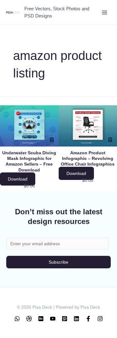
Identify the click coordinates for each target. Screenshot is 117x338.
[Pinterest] (64, 318)
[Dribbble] (29, 318)
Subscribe (58, 262)
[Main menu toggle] (104, 12)
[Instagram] (100, 318)
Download (17, 178)
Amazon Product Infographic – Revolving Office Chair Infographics (88, 158)
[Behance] (41, 318)
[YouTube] (53, 318)
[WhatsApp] (17, 318)
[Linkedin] (76, 318)
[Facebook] (88, 318)
